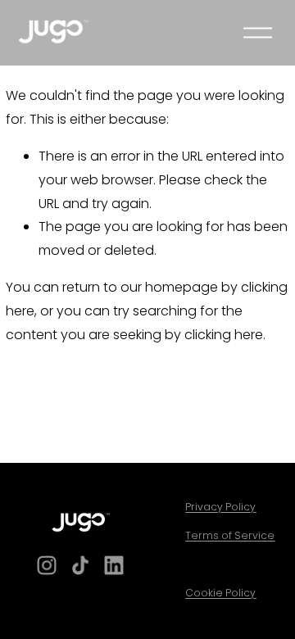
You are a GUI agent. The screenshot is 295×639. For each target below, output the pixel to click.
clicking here (223, 334)
